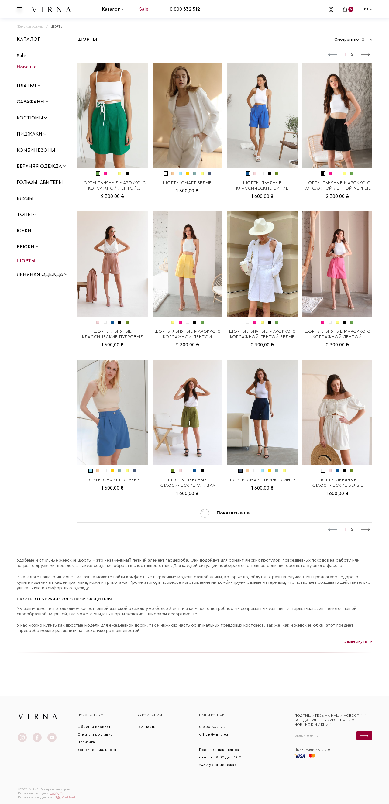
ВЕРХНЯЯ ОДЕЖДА (40, 166)
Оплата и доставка (94, 734)
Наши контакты (214, 715)
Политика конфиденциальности (98, 745)
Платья (27, 85)
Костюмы (30, 117)
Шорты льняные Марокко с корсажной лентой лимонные (187, 334)
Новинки (26, 66)
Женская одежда (30, 26)
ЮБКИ (24, 230)
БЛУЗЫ (25, 198)
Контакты (147, 727)
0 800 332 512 (185, 9)
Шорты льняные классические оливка (187, 483)
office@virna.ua (213, 734)
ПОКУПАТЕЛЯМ (90, 715)
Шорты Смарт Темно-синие (262, 480)
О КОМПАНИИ (150, 715)
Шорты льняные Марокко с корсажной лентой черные (337, 186)
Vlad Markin (69, 797)
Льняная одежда (40, 274)
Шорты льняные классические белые (337, 483)
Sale (144, 9)
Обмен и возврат (94, 727)
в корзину (112, 163)
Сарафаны (31, 101)
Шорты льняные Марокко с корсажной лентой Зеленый (112, 186)
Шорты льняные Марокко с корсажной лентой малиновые (337, 334)
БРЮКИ (26, 246)
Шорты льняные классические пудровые (112, 334)
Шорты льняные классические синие (262, 186)
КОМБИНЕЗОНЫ (36, 150)
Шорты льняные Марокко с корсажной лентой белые (262, 334)
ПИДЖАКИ (30, 134)
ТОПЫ (25, 214)
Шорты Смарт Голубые (112, 480)
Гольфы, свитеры (40, 182)
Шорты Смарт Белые (187, 183)
